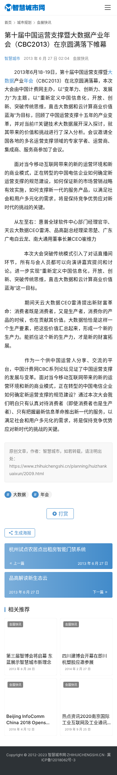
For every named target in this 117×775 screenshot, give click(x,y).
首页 (8, 22)
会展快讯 (80, 58)
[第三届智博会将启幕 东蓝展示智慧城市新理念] (30, 634)
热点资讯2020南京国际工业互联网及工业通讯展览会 (86, 719)
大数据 (19, 494)
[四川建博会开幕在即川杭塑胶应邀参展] (86, 634)
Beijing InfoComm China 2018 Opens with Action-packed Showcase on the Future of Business (27, 719)
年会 (28, 81)
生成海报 (22, 532)
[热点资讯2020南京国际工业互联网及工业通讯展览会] (86, 695)
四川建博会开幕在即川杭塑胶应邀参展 (84, 659)
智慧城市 (12, 58)
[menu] (107, 7)
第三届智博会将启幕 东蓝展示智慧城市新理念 (29, 659)
